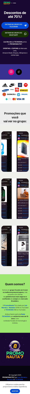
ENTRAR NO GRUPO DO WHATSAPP (13, 34)
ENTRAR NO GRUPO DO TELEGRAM (13, 25)
